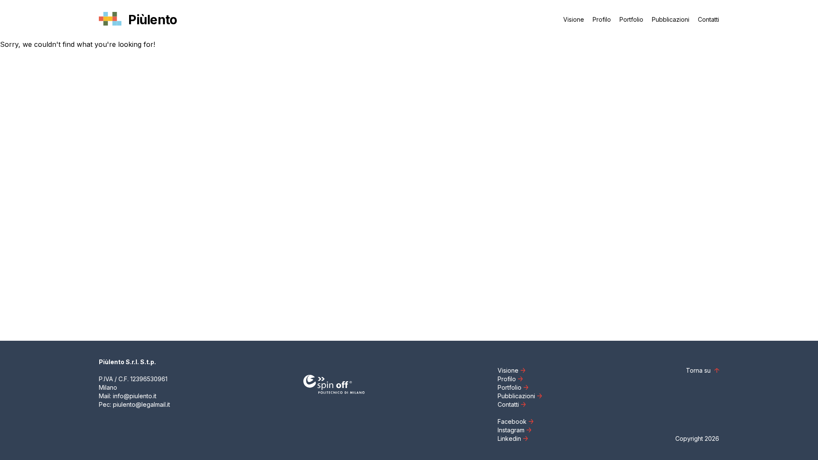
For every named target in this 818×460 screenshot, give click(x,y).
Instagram (511, 430)
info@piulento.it (134, 396)
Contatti (708, 19)
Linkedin (509, 438)
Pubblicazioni (670, 19)
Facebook (512, 421)
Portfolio (631, 19)
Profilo (602, 19)
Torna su (699, 370)
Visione (573, 19)
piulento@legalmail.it (141, 404)
